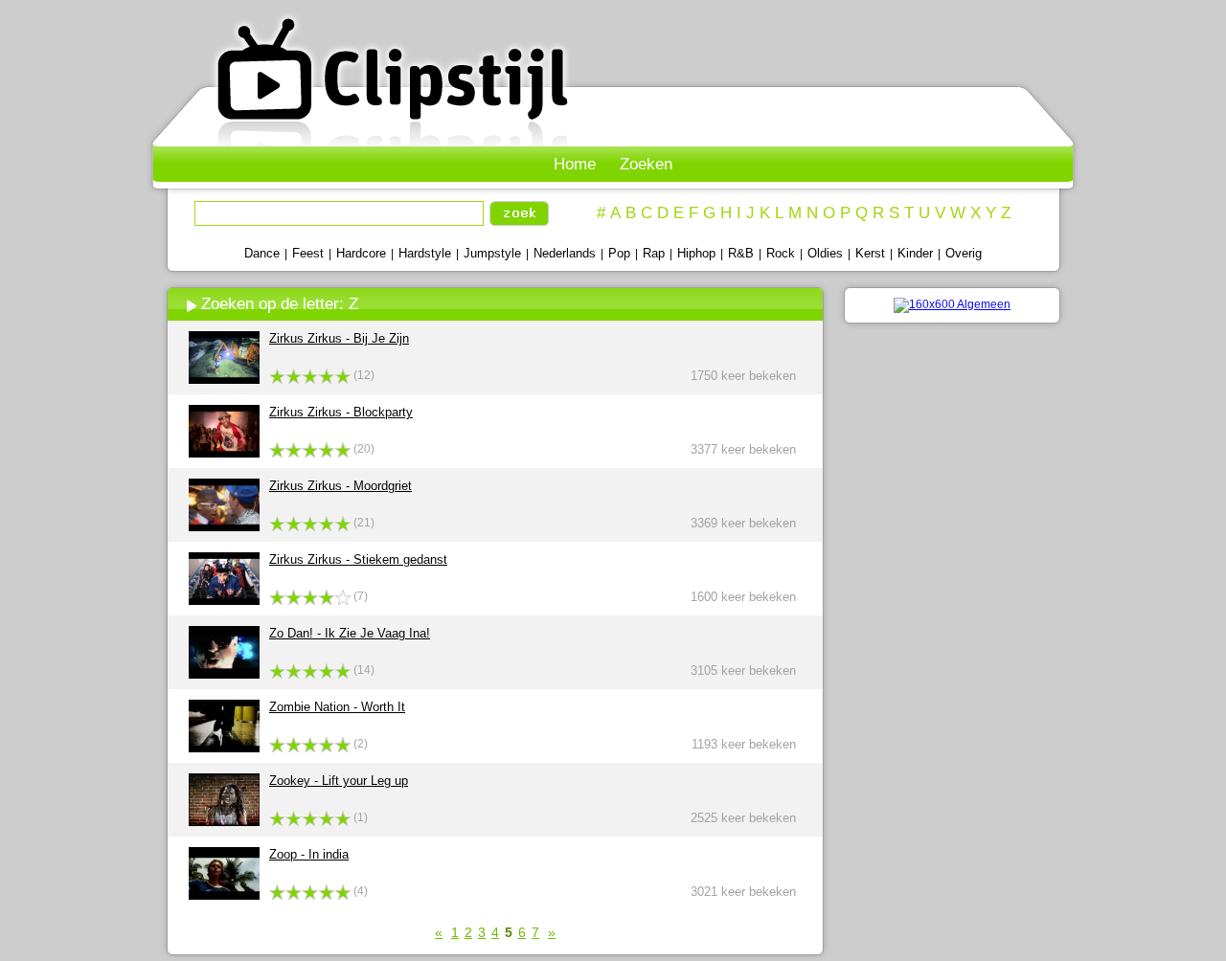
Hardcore (361, 253)
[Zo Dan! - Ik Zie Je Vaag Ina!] (224, 674)
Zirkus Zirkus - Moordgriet (340, 486)
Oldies (825, 253)
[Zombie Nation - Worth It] (224, 748)
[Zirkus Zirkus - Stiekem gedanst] (224, 600)
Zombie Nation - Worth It (337, 707)
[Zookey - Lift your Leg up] (224, 822)
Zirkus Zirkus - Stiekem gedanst (358, 559)
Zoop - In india (309, 854)
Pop (619, 253)
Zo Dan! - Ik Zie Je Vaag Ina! (349, 633)
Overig (963, 253)
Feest (308, 253)
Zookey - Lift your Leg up (338, 780)
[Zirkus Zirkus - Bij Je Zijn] (224, 379)
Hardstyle (424, 253)
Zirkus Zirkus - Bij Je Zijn (339, 338)
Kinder (915, 253)
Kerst (870, 253)
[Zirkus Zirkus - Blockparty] (224, 453)
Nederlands (565, 253)
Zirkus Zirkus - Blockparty (341, 412)
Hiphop (696, 253)
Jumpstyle (492, 253)
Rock (780, 253)
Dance (262, 253)
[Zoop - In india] (224, 895)
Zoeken (646, 164)
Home (575, 164)
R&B (741, 253)
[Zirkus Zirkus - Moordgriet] (224, 527)
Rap (654, 253)
